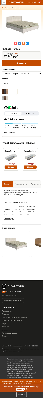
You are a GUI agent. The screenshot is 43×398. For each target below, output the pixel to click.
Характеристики (21, 184)
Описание (7, 184)
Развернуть (9, 219)
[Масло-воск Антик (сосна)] (5, 98)
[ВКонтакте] (19, 43)
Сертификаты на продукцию (12, 320)
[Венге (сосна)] (5, 91)
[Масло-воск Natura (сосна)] (7, 98)
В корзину (21, 63)
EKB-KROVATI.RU (17, 2)
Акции (4, 323)
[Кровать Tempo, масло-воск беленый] (15, 244)
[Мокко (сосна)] (3, 91)
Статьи (4, 336)
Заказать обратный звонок (13, 300)
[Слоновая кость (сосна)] (17, 91)
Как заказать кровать (9, 333)
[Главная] (2, 8)
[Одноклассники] (23, 43)
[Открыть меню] (3, 2)
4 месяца (30, 113)
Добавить (11, 167)
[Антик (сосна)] (7, 91)
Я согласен (21, 394)
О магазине (6, 330)
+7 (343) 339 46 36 (13, 291)
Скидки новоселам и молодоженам (14, 317)
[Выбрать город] (32, 2)
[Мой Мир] (27, 43)
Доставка (5, 314)
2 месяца (13, 113)
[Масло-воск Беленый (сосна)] (3, 98)
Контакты (5, 327)
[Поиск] (35, 2)
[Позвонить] (29, 2)
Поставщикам (7, 311)
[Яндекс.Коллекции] (15, 43)
